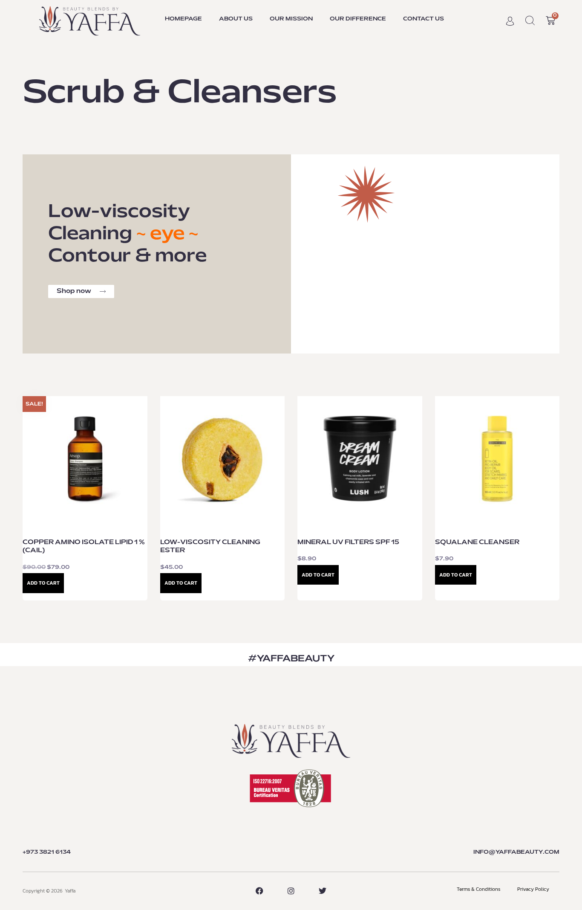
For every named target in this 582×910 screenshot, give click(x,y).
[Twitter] (322, 891)
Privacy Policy (533, 889)
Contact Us (423, 19)
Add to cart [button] (43, 583)
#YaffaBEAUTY (291, 659)
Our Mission (291, 19)
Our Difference (358, 19)
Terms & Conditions (478, 889)
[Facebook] (259, 891)
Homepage (183, 19)
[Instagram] (291, 891)
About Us (236, 19)
